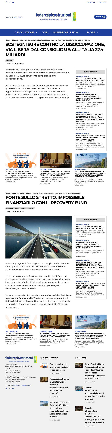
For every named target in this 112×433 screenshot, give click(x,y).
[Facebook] (6, 2)
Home (7, 40)
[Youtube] (13, 2)
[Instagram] (10, 2)
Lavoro (15, 40)
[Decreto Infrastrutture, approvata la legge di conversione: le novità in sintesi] (79, 388)
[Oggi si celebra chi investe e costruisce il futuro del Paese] (21, 160)
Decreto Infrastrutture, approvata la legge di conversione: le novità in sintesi (95, 393)
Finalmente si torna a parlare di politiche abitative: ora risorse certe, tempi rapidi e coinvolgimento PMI (90, 138)
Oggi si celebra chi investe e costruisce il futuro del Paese (90, 79)
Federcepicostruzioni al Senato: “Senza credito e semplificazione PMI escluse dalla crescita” (88, 97)
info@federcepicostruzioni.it (21, 385)
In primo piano (82, 77)
